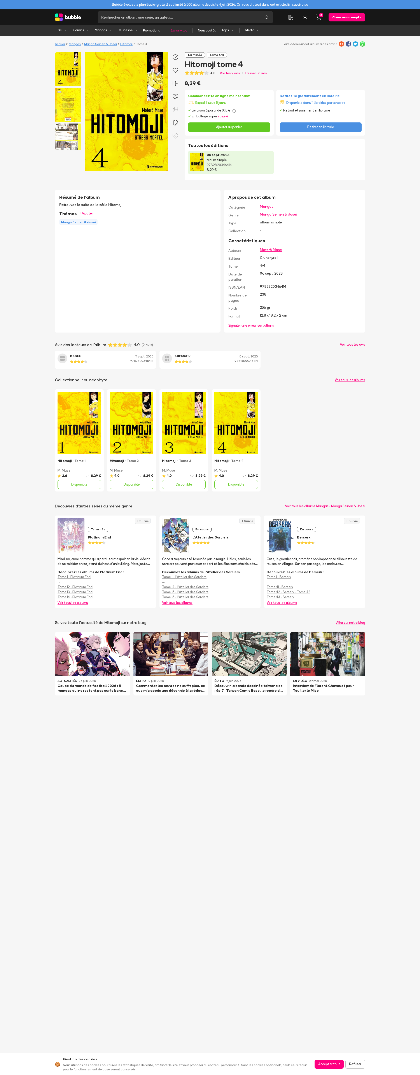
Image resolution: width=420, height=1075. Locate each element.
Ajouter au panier (229, 127)
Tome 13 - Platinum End (75, 592)
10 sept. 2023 (248, 356)
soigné (223, 116)
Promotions (151, 30)
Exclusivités (179, 30)
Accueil (60, 44)
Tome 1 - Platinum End (74, 577)
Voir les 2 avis (230, 73)
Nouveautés (207, 30)
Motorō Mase (271, 249)
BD (60, 30)
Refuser (355, 1064)
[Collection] (291, 17)
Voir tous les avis (352, 344)
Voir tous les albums (350, 380)
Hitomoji (126, 44)
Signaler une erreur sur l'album (251, 325)
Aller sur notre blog (350, 622)
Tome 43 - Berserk (280, 597)
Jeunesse (125, 30)
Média (249, 30)
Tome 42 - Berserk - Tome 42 (288, 592)
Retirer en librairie (320, 127)
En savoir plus (297, 4)
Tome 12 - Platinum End (75, 587)
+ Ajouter (86, 213)
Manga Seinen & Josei (100, 44)
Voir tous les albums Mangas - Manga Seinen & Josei (325, 506)
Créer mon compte (346, 17)
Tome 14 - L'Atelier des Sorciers (185, 587)
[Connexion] (305, 17)
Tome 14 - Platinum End (75, 597)
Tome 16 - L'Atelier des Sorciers (185, 597)
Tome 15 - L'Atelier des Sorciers (185, 592)
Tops (225, 30)
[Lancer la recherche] (267, 17)
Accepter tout (329, 1064)
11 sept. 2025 (144, 356)
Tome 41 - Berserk (280, 587)
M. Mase (64, 470)
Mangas (101, 30)
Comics (78, 30)
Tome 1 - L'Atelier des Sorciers (184, 577)
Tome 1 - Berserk (279, 577)
